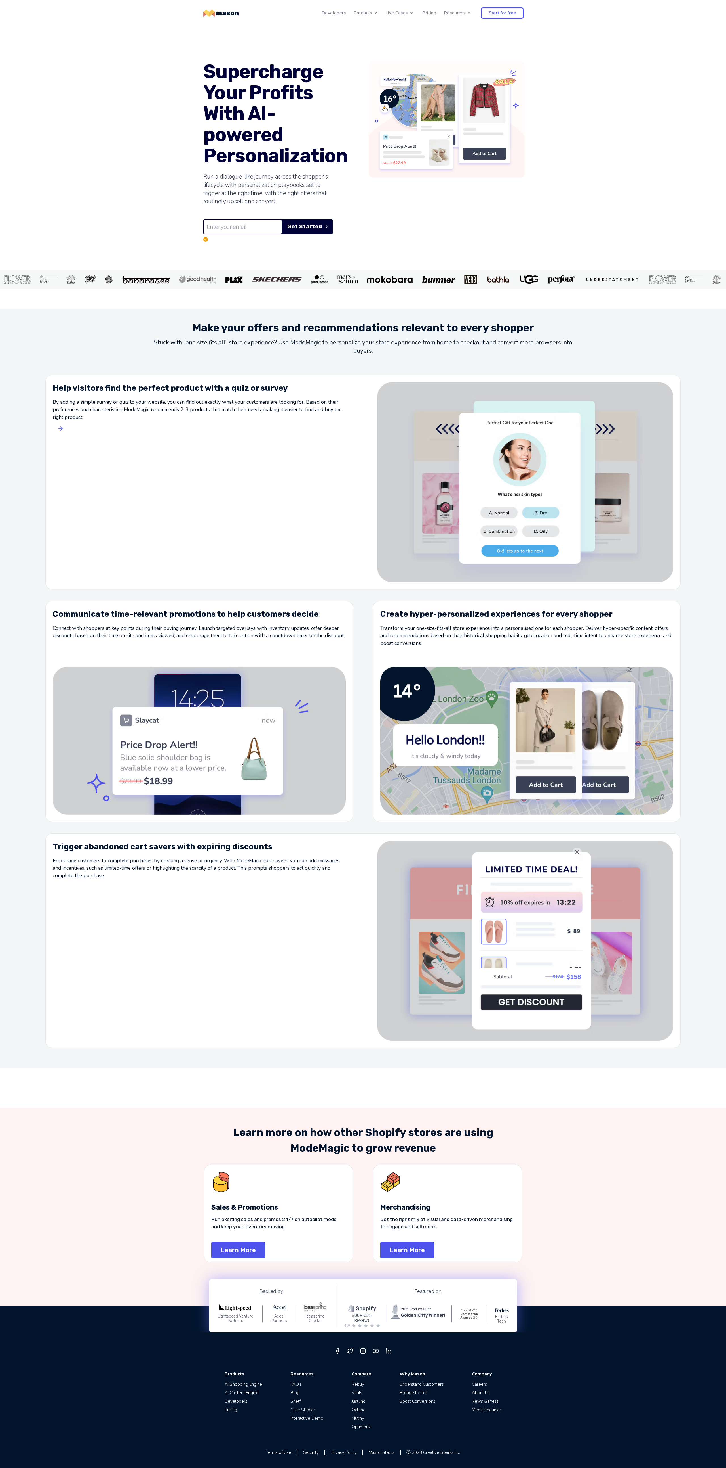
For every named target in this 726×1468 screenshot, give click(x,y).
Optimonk (361, 1427)
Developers (334, 13)
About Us (481, 1393)
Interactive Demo (306, 1418)
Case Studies (303, 1410)
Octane (359, 1410)
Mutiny (358, 1418)
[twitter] (350, 1351)
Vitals (357, 1393)
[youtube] (376, 1351)
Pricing (429, 13)
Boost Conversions (417, 1401)
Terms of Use (278, 1452)
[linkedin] (388, 1351)
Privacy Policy (344, 1452)
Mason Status (381, 1452)
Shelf (295, 1401)
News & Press (485, 1401)
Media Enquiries (487, 1410)
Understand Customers (422, 1384)
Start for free (502, 13)
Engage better (413, 1393)
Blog (294, 1393)
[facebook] (337, 1351)
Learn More (238, 1250)
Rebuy (358, 1384)
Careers (479, 1384)
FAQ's (296, 1384)
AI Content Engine (242, 1393)
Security (311, 1452)
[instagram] (363, 1351)
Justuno (359, 1401)
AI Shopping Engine (243, 1384)
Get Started (304, 226)
